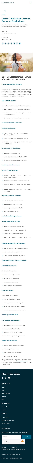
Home (3, 387)
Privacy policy (5, 417)
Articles (3, 14)
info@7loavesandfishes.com (18, 449)
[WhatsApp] (8, 43)
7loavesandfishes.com (21, 361)
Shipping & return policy (8, 420)
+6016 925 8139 (6, 449)
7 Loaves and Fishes (8, 3)
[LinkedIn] (14, 43)
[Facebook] (3, 43)
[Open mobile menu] (30, 2)
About (3, 390)
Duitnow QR (5, 407)
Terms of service (6, 423)
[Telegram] (17, 43)
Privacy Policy (5, 458)
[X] (5, 43)
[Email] (20, 43)
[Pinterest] (11, 43)
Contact (4, 396)
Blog (3, 399)
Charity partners (6, 393)
